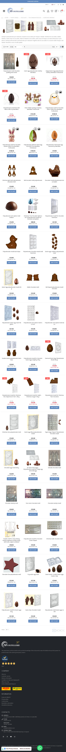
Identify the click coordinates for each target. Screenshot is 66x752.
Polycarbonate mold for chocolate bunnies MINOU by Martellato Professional (11, 146)
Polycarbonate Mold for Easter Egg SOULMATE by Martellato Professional (33, 146)
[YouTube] (63, 5)
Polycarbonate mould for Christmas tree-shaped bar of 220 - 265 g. (11, 395)
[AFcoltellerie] (16, 10)
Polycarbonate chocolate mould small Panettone (33, 252)
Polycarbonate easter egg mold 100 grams (11, 323)
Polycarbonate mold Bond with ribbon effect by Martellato (11, 108)
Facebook (7, 736)
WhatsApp (14, 736)
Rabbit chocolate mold (33, 287)
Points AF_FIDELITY (6, 697)
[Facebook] (58, 5)
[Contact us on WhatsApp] (40, 748)
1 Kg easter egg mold (33, 574)
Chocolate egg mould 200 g (11, 467)
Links (46, 4)
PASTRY (6, 17)
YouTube (11, 736)
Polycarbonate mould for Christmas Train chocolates (54, 395)
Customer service (6, 676)
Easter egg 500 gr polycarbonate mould (33, 432)
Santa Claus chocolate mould (33, 610)
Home (2, 18)
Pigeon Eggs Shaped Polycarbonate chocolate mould (54, 432)
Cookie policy (5, 701)
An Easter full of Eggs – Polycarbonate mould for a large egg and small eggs (33, 469)
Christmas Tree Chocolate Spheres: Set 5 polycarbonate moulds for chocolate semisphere (33, 217)
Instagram (3, 736)
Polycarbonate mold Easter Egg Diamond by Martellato (54, 145)
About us (4, 674)
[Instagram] (61, 5)
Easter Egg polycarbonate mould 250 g (11, 287)
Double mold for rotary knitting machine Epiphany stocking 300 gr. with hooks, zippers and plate (12, 540)
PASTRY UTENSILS (14, 17)
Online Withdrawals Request (9, 684)
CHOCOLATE (23, 17)
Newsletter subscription (7, 703)
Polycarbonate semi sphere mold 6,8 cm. (54, 323)
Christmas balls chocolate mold (54, 539)
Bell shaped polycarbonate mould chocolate (54, 287)
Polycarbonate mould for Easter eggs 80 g (11, 610)
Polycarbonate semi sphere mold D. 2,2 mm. (33, 323)
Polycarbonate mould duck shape (11, 251)
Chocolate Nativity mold (11, 503)
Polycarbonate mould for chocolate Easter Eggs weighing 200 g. (33, 359)
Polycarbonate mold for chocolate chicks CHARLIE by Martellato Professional (54, 109)
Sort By (11, 46)
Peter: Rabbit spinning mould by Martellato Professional (33, 108)
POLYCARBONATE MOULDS (35, 17)
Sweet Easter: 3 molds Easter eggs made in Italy (54, 575)
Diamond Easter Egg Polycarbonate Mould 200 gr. (54, 359)
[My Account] (48, 11)
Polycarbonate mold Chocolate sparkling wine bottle (11, 71)
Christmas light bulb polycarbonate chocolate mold (11, 181)
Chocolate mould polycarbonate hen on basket (54, 181)
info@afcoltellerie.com (9, 728)
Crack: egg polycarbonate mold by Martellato (33, 71)
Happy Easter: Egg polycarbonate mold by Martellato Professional (54, 71)
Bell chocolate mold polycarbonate (33, 180)
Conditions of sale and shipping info (10, 680)
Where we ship (5, 682)
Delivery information (7, 678)
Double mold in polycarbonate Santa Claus (11, 359)
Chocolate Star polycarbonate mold (11, 574)
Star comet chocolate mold (33, 503)
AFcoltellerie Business (7, 705)
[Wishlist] (52, 11)
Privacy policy (5, 699)
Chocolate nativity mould (54, 503)
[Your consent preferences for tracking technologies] (2, 749)
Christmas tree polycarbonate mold (11, 432)
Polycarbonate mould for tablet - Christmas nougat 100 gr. (33, 395)
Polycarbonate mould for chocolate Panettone (54, 216)
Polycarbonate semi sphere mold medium (11, 216)
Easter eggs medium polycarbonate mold (54, 252)
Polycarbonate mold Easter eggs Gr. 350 (54, 610)
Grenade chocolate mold (54, 467)
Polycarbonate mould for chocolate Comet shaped (33, 539)
